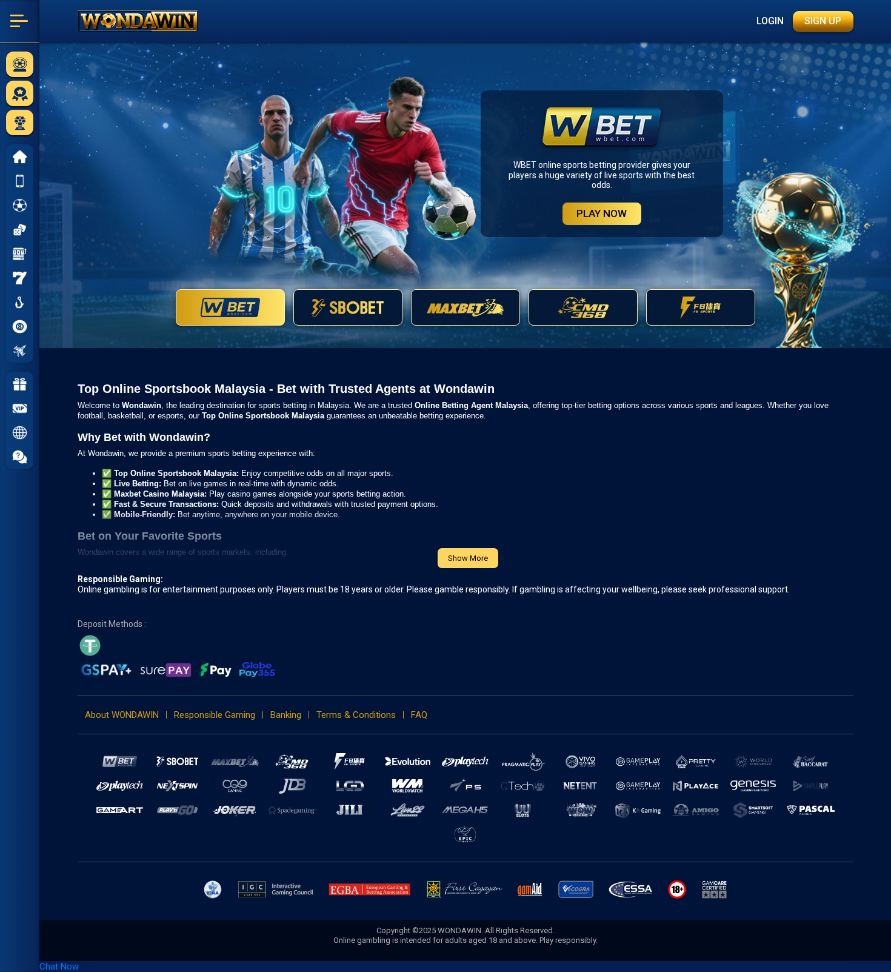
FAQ (419, 715)
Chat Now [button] (59, 966)
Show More (468, 558)
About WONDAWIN (122, 715)
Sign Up (822, 21)
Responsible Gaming (214, 715)
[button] (19, 432)
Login (770, 21)
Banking (285, 715)
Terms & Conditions (356, 715)
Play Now (601, 213)
